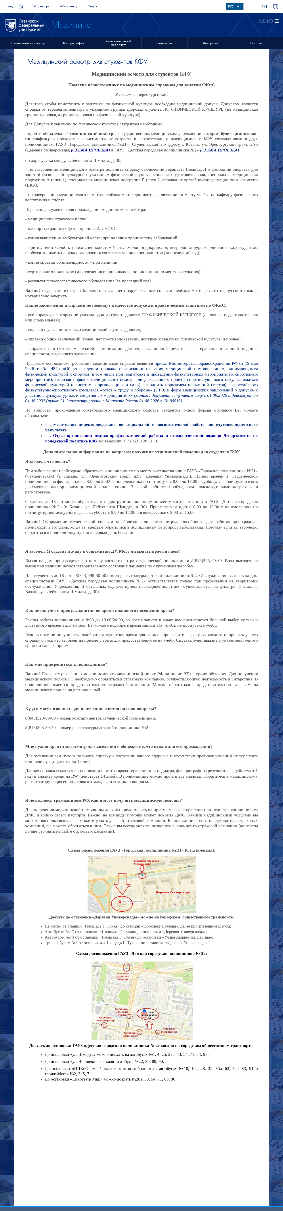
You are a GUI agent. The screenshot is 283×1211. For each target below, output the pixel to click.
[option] (27, 43)
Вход (9, 6)
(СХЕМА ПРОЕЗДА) (219, 150)
